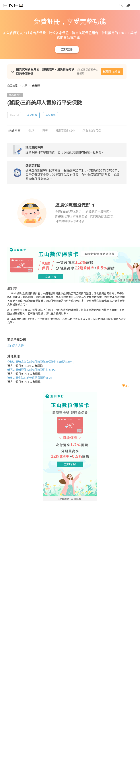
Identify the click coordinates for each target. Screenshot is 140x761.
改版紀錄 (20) (91, 130)
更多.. (125, 385)
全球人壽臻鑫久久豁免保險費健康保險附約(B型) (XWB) (40, 361)
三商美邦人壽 (15, 345)
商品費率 (50, 115)
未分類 (36, 85)
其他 (24, 85)
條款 (31, 130)
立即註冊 (67, 49)
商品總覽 (12, 85)
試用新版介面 (111, 71)
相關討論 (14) (65, 130)
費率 (45, 130)
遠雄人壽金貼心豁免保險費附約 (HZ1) (30, 377)
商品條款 (32, 115)
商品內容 (14, 130)
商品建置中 (15, 94)
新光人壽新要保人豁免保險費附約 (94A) (31, 369)
